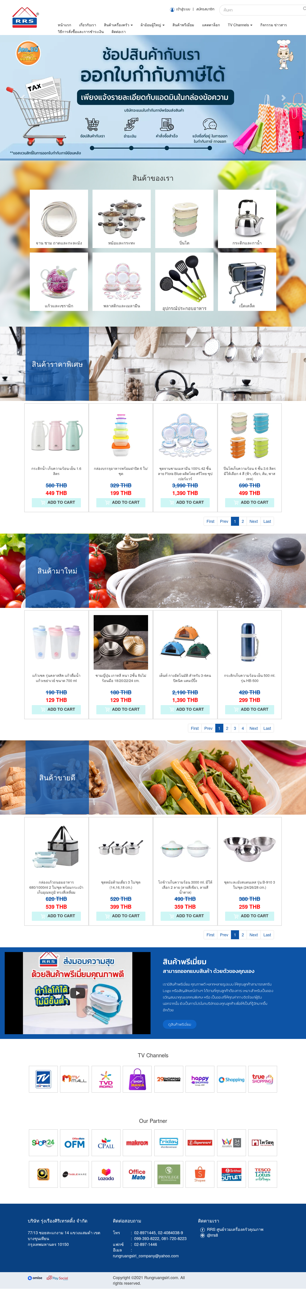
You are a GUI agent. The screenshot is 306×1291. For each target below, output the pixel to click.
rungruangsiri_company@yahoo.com (146, 1255)
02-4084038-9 (170, 1232)
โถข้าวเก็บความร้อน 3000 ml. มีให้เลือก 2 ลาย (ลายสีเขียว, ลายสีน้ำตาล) (185, 887)
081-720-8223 (174, 1238)
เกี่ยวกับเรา (87, 24)
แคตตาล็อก (211, 24)
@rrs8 (212, 1235)
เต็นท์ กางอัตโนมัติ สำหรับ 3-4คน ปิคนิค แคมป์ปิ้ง (185, 678)
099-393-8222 (146, 1238)
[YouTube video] (78, 993)
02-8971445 (145, 1232)
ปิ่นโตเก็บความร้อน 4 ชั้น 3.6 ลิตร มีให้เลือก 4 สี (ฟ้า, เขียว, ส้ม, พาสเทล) (250, 473)
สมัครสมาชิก (205, 9)
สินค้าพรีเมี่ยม (183, 24)
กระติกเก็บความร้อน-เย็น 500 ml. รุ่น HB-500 (249, 678)
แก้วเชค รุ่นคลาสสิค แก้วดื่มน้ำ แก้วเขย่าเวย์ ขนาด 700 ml (56, 678)
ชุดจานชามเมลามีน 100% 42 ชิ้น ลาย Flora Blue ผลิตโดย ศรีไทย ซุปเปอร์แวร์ (185, 473)
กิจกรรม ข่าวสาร (273, 24)
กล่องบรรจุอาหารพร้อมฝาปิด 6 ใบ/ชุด (121, 471)
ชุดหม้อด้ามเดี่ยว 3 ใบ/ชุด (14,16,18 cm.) (120, 885)
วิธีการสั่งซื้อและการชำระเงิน (81, 31)
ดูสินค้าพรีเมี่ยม (179, 1024)
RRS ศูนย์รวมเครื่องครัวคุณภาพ (235, 1229)
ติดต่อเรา (119, 31)
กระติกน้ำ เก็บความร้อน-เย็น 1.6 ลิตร (56, 471)
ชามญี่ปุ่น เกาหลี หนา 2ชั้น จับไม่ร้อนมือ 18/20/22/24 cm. (120, 678)
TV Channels (239, 24)
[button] (23, 98)
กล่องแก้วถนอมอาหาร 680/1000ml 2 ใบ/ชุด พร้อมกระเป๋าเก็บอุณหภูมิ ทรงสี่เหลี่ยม (56, 887)
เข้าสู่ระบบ (183, 9)
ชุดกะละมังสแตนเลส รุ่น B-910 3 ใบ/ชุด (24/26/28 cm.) (249, 885)
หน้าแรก (64, 24)
